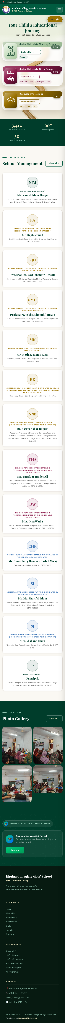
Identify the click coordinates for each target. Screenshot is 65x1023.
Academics (11, 917)
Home (8, 909)
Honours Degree (13, 967)
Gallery (9, 926)
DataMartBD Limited (27, 1018)
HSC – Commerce (14, 959)
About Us (10, 913)
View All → (54, 718)
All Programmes (13, 972)
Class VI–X (11, 951)
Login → (15, 850)
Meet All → (54, 163)
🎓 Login (55, 19)
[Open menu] (60, 10)
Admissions (11, 921)
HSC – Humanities (14, 963)
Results (9, 930)
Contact (10, 934)
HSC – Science (13, 955)
